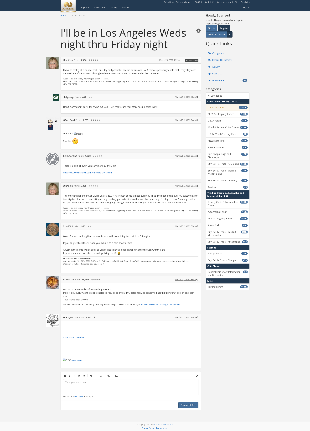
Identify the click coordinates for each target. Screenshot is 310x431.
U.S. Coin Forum (192, 60)
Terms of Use (162, 428)
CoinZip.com (76, 360)
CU (235, 2)
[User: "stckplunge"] (52, 97)
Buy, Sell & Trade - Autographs (227, 241)
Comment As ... (188, 405)
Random (227, 187)
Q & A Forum (227, 120)
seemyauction (70, 317)
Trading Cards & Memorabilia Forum (227, 203)
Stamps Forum (227, 253)
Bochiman (68, 279)
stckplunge (68, 97)
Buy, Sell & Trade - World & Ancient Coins (227, 172)
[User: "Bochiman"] (52, 282)
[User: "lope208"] (52, 229)
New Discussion (216, 34)
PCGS (197, 2)
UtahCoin (68, 60)
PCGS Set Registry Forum (227, 114)
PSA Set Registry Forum (227, 218)
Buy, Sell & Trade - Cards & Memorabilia (227, 233)
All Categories (215, 95)
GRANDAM (69, 120)
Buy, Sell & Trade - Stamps (227, 260)
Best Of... (126, 7)
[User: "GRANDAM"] (52, 123)
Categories (84, 7)
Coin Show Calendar (73, 337)
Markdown (78, 396)
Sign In (246, 7)
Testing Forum (227, 286)
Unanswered (229, 80)
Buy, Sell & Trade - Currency (227, 180)
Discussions (100, 7)
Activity (114, 7)
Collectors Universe (163, 424)
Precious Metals (227, 147)
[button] (198, 30)
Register (224, 28)
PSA (205, 2)
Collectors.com (224, 2)
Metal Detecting (227, 140)
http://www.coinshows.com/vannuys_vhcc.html (87, 172)
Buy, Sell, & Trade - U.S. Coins (227, 163)
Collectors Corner (183, 2)
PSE (211, 2)
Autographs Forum (227, 211)
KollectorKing (70, 155)
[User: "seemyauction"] (52, 320)
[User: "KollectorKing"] (52, 159)
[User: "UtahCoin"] (52, 63)
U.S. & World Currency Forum (227, 134)
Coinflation (245, 2)
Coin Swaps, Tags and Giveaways (227, 155)
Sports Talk (227, 225)
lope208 (67, 226)
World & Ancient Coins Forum (227, 127)
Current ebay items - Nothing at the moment (160, 304)
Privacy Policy (148, 428)
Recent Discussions (222, 59)
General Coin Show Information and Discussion (227, 273)
